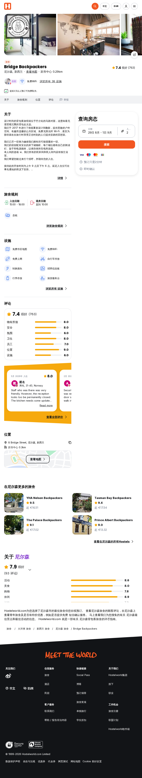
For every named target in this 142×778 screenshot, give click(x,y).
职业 (111, 692)
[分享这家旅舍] (134, 54)
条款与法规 (29, 761)
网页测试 (63, 761)
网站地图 (75, 761)
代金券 (51, 761)
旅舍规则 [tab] (22, 99)
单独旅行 (81, 710)
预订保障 (81, 692)
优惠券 (41, 761)
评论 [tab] (51, 99)
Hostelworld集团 (118, 675)
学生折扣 (81, 719)
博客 (79, 684)
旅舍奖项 (81, 701)
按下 (111, 684)
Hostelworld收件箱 (119, 728)
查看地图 (31, 71)
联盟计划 (113, 719)
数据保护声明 (13, 761)
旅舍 (8, 62)
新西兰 (18, 71)
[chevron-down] (30, 570)
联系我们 (49, 710)
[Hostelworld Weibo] (8, 676)
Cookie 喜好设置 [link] (92, 761)
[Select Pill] (95, 6)
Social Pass (83, 675)
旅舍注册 (113, 710)
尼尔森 (8, 71)
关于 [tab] (6, 99)
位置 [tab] (38, 99)
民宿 (47, 692)
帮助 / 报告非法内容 (56, 719)
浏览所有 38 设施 (51, 81)
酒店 (47, 684)
